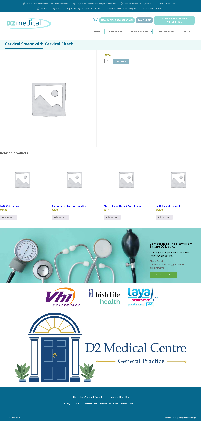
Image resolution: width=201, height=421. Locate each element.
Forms (124, 403)
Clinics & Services (139, 31)
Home (97, 31)
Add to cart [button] (8, 217)
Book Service (115, 31)
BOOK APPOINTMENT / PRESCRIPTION (174, 20)
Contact (187, 31)
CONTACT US (163, 274)
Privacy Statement (72, 403)
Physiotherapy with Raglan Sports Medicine (96, 3)
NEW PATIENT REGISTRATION (117, 20)
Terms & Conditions (109, 403)
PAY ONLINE (144, 20)
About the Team (165, 31)
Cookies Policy (90, 403)
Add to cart (121, 61)
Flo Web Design (189, 417)
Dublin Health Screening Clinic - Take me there (47, 3)
